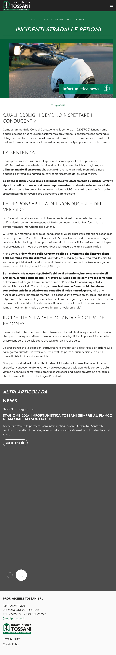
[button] (111, 5)
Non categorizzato (22, 409)
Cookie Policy (11, 644)
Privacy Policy (11, 638)
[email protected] (14, 618)
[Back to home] (16, 5)
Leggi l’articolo (15, 443)
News (6, 409)
